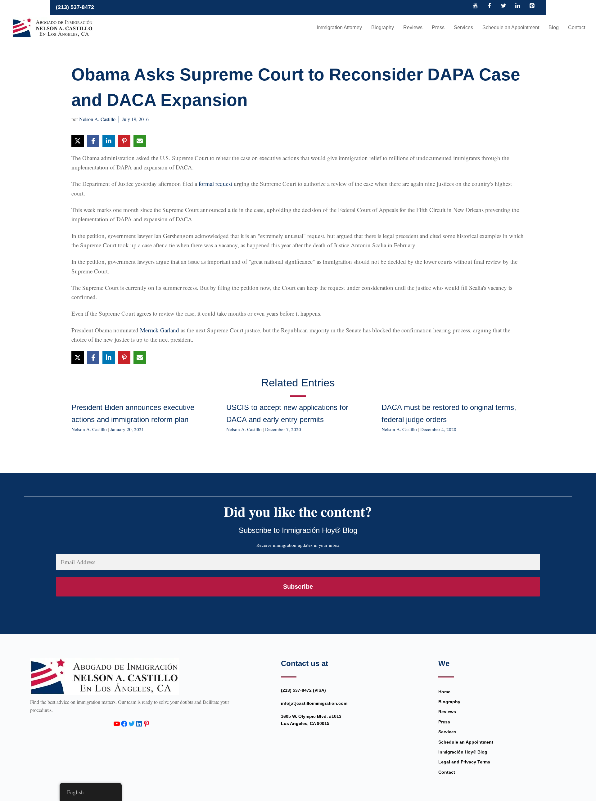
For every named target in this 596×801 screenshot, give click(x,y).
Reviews (412, 27)
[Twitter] (503, 6)
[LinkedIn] (518, 6)
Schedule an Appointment (510, 27)
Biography (382, 27)
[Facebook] (489, 6)
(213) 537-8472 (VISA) (303, 690)
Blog (554, 27)
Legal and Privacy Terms (464, 761)
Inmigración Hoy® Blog (462, 751)
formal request (215, 183)
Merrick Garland (159, 330)
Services (463, 27)
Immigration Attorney (339, 27)
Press (438, 27)
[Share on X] (77, 141)
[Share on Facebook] (93, 141)
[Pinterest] (532, 6)
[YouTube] (475, 6)
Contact (576, 27)
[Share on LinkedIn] (108, 141)
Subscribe (298, 586)
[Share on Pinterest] (124, 141)
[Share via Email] (139, 141)
